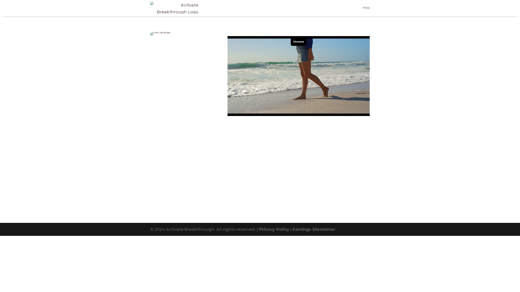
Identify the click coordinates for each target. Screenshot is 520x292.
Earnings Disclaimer (313, 229)
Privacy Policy (274, 229)
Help (366, 8)
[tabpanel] (299, 76)
